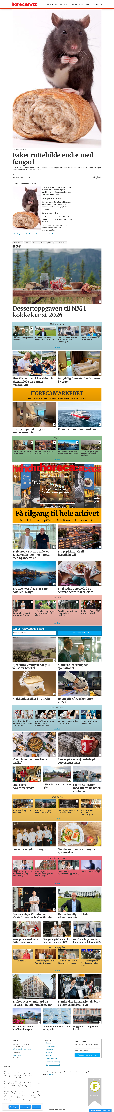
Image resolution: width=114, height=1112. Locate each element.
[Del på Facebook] (94, 177)
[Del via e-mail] (100, 177)
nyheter (27, 242)
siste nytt (63, 242)
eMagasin (97, 4)
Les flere (57, 348)
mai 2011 (35, 242)
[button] (15, 335)
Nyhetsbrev (88, 4)
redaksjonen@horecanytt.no (22, 1049)
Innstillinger (13, 1107)
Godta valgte (25, 1107)
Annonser (74, 4)
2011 (55, 242)
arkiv (50, 242)
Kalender (49, 1055)
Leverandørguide (52, 1059)
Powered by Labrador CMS (57, 1109)
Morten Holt (17, 1055)
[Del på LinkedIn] (97, 177)
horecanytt (17, 242)
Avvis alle (36, 1107)
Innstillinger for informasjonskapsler (100, 1110)
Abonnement (59, 4)
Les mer (51, 1074)
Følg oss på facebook (53, 1065)
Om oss (81, 4)
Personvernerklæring (53, 1062)
